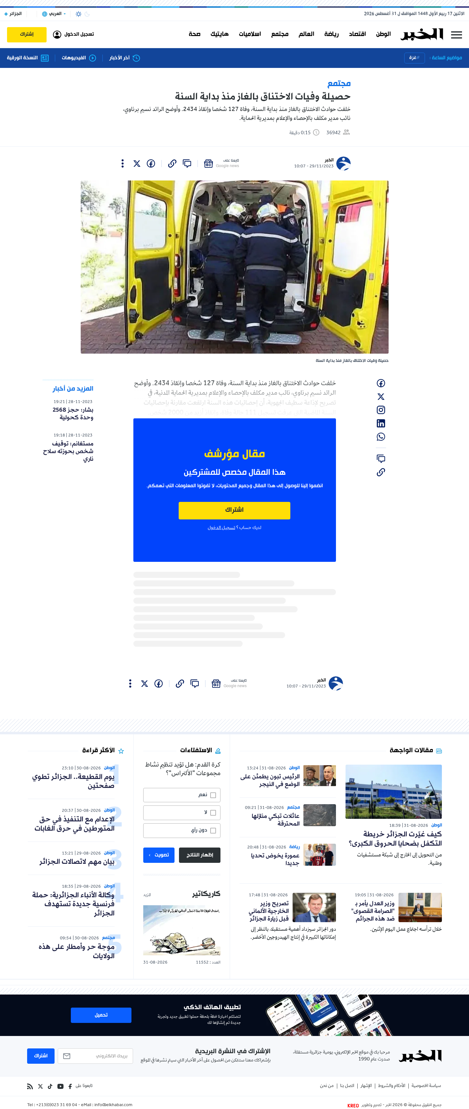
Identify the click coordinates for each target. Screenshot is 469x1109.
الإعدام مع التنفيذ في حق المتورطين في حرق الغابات (74, 824)
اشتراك (234, 510)
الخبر (329, 160)
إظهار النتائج (200, 855)
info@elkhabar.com (113, 1105)
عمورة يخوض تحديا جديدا (275, 860)
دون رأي (199, 830)
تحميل (101, 1015)
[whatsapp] (381, 437)
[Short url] (172, 163)
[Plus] (122, 163)
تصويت (162, 855)
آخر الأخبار (119, 58)
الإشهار (366, 1086)
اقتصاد (357, 34)
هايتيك (220, 34)
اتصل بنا (347, 1086)
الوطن (383, 34)
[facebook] (151, 163)
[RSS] (30, 1086)
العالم (306, 34)
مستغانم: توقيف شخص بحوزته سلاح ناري (68, 451)
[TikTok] (50, 1086)
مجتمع (279, 34)
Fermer (456, 34)
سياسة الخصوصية (426, 1086)
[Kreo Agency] (354, 1105)
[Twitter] (40, 1086)
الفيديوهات (74, 58)
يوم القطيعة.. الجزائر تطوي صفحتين (73, 781)
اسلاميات (250, 34)
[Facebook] (70, 1086)
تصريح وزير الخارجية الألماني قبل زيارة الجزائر (269, 911)
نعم (202, 794)
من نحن (327, 1086)
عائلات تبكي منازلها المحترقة (276, 820)
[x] (136, 163)
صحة (194, 34)
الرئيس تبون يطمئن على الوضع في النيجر (270, 781)
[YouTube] (60, 1086)
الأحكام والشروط (391, 1086)
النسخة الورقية (22, 58)
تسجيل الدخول (221, 528)
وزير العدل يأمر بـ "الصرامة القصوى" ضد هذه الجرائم (373, 911)
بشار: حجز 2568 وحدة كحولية (73, 414)
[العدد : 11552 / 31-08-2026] (181, 930)
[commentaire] (187, 163)
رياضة (331, 34)
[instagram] (381, 410)
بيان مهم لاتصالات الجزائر (77, 862)
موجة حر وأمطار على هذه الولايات (77, 951)
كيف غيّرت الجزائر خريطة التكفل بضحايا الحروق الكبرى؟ (395, 839)
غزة (412, 58)
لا (205, 812)
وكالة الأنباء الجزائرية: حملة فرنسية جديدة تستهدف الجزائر (73, 905)
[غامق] (87, 14)
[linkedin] (381, 423)
